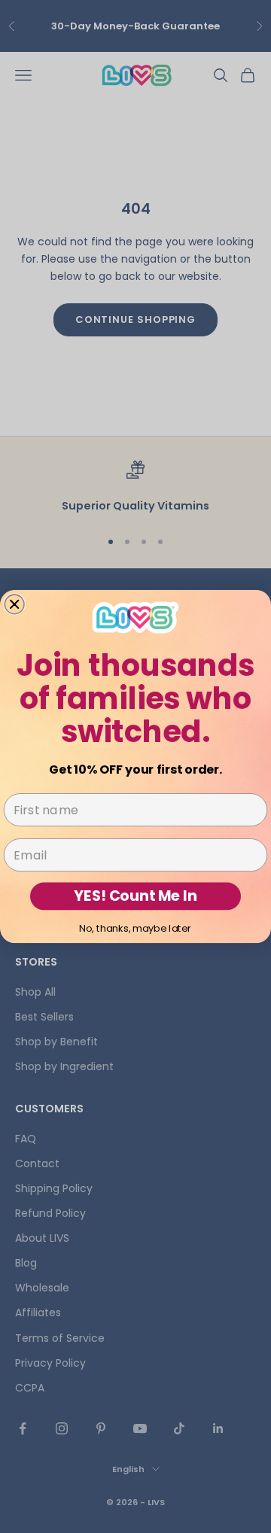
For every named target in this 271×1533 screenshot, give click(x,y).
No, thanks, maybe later (135, 928)
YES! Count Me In (135, 895)
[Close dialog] (14, 604)
